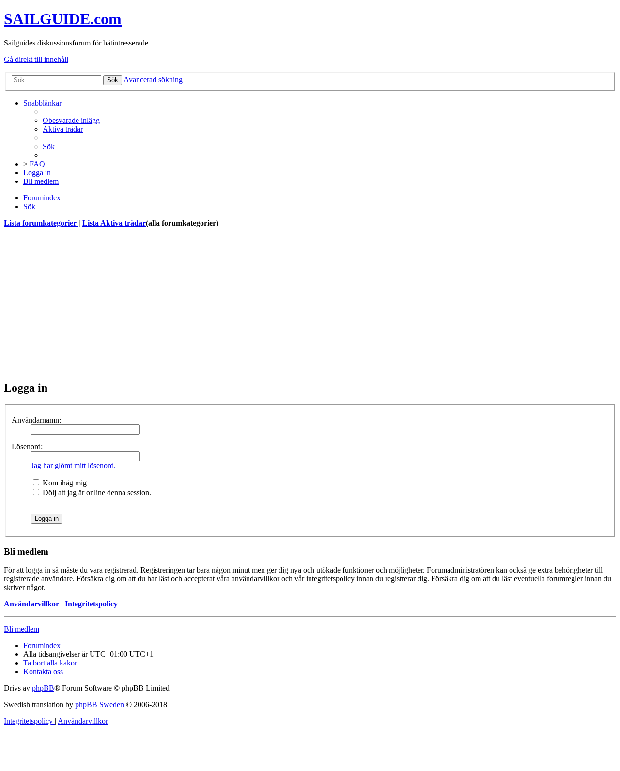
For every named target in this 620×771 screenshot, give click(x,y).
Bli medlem (21, 629)
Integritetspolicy (91, 604)
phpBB (43, 688)
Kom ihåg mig (64, 483)
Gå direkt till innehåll (36, 59)
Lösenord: (27, 446)
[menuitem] (71, 120)
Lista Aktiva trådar (114, 223)
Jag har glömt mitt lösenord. (73, 465)
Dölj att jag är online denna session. (96, 492)
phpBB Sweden (99, 704)
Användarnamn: (36, 420)
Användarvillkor (31, 604)
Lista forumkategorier (41, 223)
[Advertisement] (294, 304)
